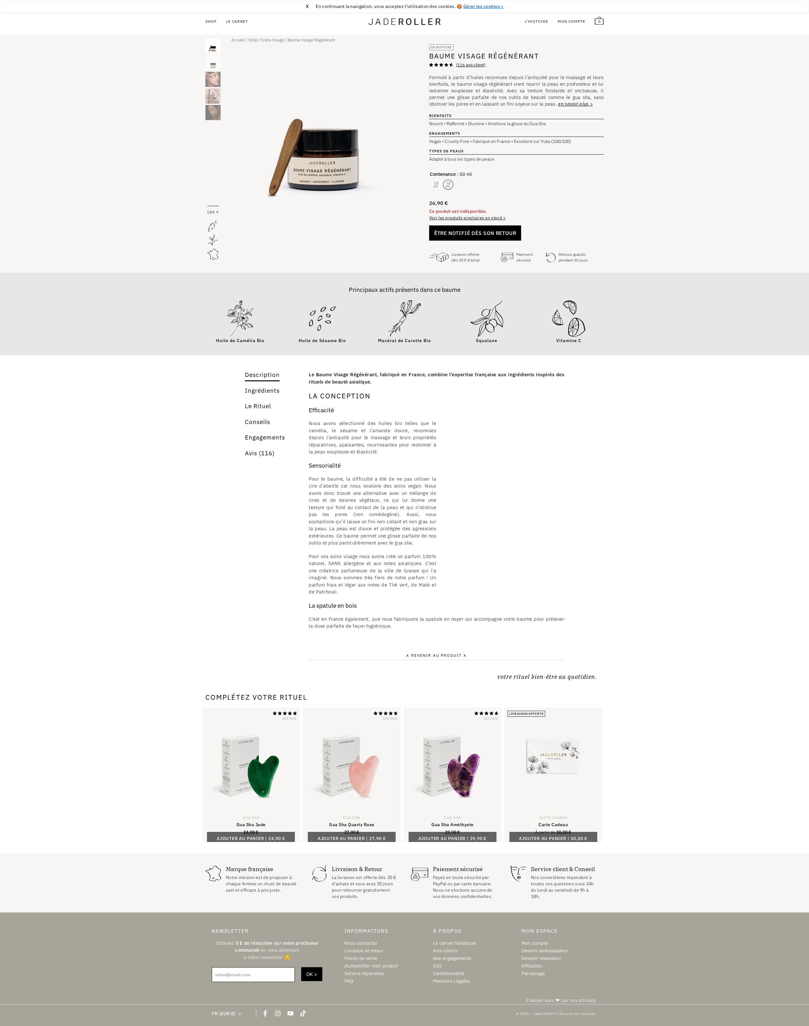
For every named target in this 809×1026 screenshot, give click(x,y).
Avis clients (445, 951)
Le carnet (237, 21)
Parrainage (533, 973)
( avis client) (470, 65)
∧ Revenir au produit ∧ (436, 655)
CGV (437, 966)
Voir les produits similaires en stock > (467, 218)
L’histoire (536, 21)
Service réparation (364, 973)
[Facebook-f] (265, 1013)
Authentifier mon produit (371, 966)
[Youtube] (290, 1013)
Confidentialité (448, 973)
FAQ (348, 981)
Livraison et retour (364, 951)
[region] (404, 6)
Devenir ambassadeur (544, 951)
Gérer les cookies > (483, 6)
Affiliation (531, 966)
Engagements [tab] (265, 437)
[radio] (436, 184)
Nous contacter (360, 943)
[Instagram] (278, 1013)
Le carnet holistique (454, 943)
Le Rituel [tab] (258, 406)
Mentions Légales (451, 981)
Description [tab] (262, 374)
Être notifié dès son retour (475, 233)
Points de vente (360, 958)
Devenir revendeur (541, 958)
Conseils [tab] (257, 422)
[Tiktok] (303, 1013)
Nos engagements (452, 958)
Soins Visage (272, 40)
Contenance (443, 174)
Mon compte (571, 21)
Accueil (238, 40)
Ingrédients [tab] (262, 390)
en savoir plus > (575, 104)
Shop (210, 21)
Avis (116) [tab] (260, 453)
